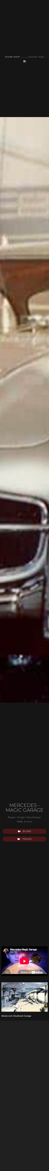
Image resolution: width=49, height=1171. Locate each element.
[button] (24, 61)
